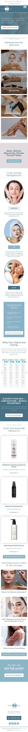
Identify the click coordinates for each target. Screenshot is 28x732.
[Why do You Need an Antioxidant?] (14, 580)
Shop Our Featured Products (14, 556)
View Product (13, 473)
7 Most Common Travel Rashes (14, 648)
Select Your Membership (14, 333)
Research (20, 1)
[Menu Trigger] (25, 6)
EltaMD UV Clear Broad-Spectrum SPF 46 (14, 466)
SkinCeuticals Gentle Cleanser (14, 546)
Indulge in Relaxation (10, 27)
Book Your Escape (14, 161)
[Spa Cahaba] (6, 8)
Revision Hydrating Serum (14, 506)
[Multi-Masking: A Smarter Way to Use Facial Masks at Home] (14, 607)
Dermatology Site (11, 1)
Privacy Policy (23, 728)
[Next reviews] (26, 372)
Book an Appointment (14, 415)
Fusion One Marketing (16, 730)
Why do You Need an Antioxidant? (14, 592)
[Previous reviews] (2, 372)
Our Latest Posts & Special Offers (14, 654)
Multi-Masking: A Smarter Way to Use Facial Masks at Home (14, 620)
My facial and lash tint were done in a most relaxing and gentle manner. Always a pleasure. (17, 374)
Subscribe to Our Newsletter (14, 675)
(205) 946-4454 (15, 3)
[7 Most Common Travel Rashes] (14, 636)
